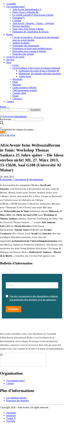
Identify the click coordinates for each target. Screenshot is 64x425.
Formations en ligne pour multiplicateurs (32, 48)
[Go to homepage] (13, 116)
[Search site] (2, 124)
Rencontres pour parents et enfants (29, 51)
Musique (16, 84)
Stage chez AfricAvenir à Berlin (28, 29)
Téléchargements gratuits (24, 90)
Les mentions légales (16, 397)
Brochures (17, 79)
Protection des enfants (23, 54)
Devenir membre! (21, 26)
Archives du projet (15, 57)
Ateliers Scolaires (21, 43)
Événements (6, 179)
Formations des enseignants (25, 45)
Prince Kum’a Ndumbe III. (25, 12)
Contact (10, 101)
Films (15, 82)
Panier (15, 96)
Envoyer (13, 309)
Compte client (19, 93)
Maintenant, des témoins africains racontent (40, 73)
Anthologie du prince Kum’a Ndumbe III (39, 70)
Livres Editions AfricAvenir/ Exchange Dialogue (36, 68)
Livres (15, 65)
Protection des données (17, 400)
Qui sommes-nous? (15, 6)
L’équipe (16, 20)
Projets (9, 34)
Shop (8, 62)
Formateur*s (18, 17)
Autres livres (25, 76)
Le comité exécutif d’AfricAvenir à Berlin (32, 15)
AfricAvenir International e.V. (27, 9)
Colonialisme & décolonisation (28, 179)
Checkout (17, 98)
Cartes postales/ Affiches (24, 87)
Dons (2, 132)
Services (10, 59)
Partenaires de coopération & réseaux (30, 31)
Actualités (11, 3)
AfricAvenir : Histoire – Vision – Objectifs (33, 23)
